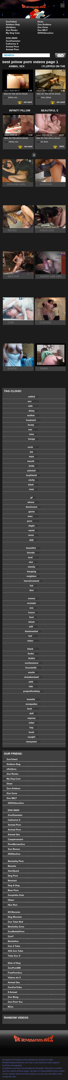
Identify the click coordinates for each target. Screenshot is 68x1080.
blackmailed (33, 631)
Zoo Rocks (12, 30)
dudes (33, 658)
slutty (33, 480)
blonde (33, 552)
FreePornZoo (13, 972)
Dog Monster (13, 917)
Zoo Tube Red (13, 921)
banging (33, 571)
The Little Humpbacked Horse (42, 12)
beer (43, 97)
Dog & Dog (12, 885)
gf (33, 497)
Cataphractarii (13, 839)
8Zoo (8, 1006)
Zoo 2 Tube (12, 946)
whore (33, 502)
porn (33, 521)
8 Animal (10, 992)
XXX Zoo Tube (13, 951)
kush (33, 732)
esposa (33, 718)
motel (33, 530)
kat (33, 585)
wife (33, 406)
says (33, 456)
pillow (10, 97)
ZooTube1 (11, 21)
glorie (33, 511)
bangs (33, 439)
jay (33, 451)
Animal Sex (12, 834)
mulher (33, 415)
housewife (33, 667)
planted (33, 470)
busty (33, 425)
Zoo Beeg (11, 997)
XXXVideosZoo (45, 33)
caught (33, 737)
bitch (33, 484)
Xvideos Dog (13, 24)
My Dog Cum (13, 33)
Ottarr (9, 900)
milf (33, 626)
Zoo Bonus (12, 849)
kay (33, 727)
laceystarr (33, 741)
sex (15, 97)
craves (33, 598)
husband (33, 420)
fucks (33, 653)
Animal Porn (12, 46)
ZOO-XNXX (11, 38)
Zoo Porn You (13, 1002)
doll (33, 713)
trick (33, 489)
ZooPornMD (12, 968)
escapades (33, 704)
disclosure (33, 507)
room (33, 535)
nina (33, 434)
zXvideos (11, 27)
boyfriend (33, 475)
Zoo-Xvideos (44, 24)
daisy (33, 410)
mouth (33, 461)
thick (46, 142)
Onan (40, 21)
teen (33, 516)
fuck (33, 708)
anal (33, 557)
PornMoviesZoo (14, 844)
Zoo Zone (42, 27)
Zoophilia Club (14, 895)
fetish (33, 622)
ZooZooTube (13, 987)
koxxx (33, 612)
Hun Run (10, 905)
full (33, 636)
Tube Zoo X (12, 955)
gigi (33, 540)
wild (33, 681)
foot (33, 617)
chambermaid (33, 677)
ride (33, 686)
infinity (11, 142)
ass (33, 429)
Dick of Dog (12, 963)
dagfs (33, 525)
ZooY (9, 936)
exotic (33, 672)
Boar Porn (11, 890)
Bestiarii (10, 880)
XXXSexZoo (12, 854)
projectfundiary (33, 691)
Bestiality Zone (14, 926)
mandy (33, 566)
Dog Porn (11, 875)
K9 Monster (12, 912)
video (33, 640)
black (33, 649)
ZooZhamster (13, 41)
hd (42, 142)
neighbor (33, 576)
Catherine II (12, 43)
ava (33, 608)
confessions (33, 663)
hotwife (33, 699)
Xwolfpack (11, 871)
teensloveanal (33, 581)
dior (33, 590)
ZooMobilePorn (14, 931)
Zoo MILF (42, 30)
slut (33, 562)
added (33, 396)
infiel (33, 723)
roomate (33, 603)
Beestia (10, 866)
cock (33, 447)
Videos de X (12, 977)
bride (33, 466)
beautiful (33, 548)
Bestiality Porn (14, 861)
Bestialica (11, 941)
